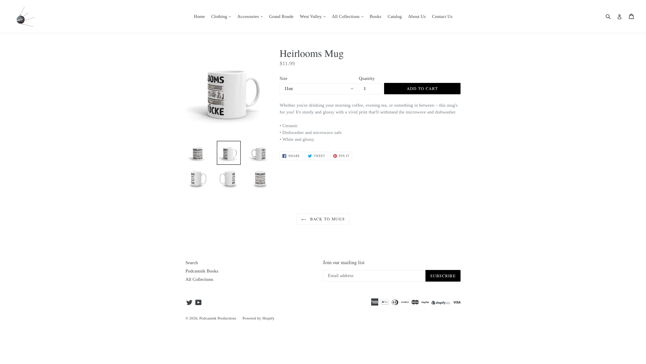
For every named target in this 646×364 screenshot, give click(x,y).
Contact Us (442, 16)
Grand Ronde (281, 16)
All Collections (346, 16)
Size (283, 78)
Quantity (367, 78)
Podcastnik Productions (217, 318)
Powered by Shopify (259, 318)
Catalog (395, 16)
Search (191, 262)
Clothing (219, 16)
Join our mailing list (344, 262)
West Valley (311, 16)
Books (375, 16)
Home (199, 16)
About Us (417, 16)
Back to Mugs (327, 218)
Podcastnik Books (201, 271)
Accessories (248, 16)
